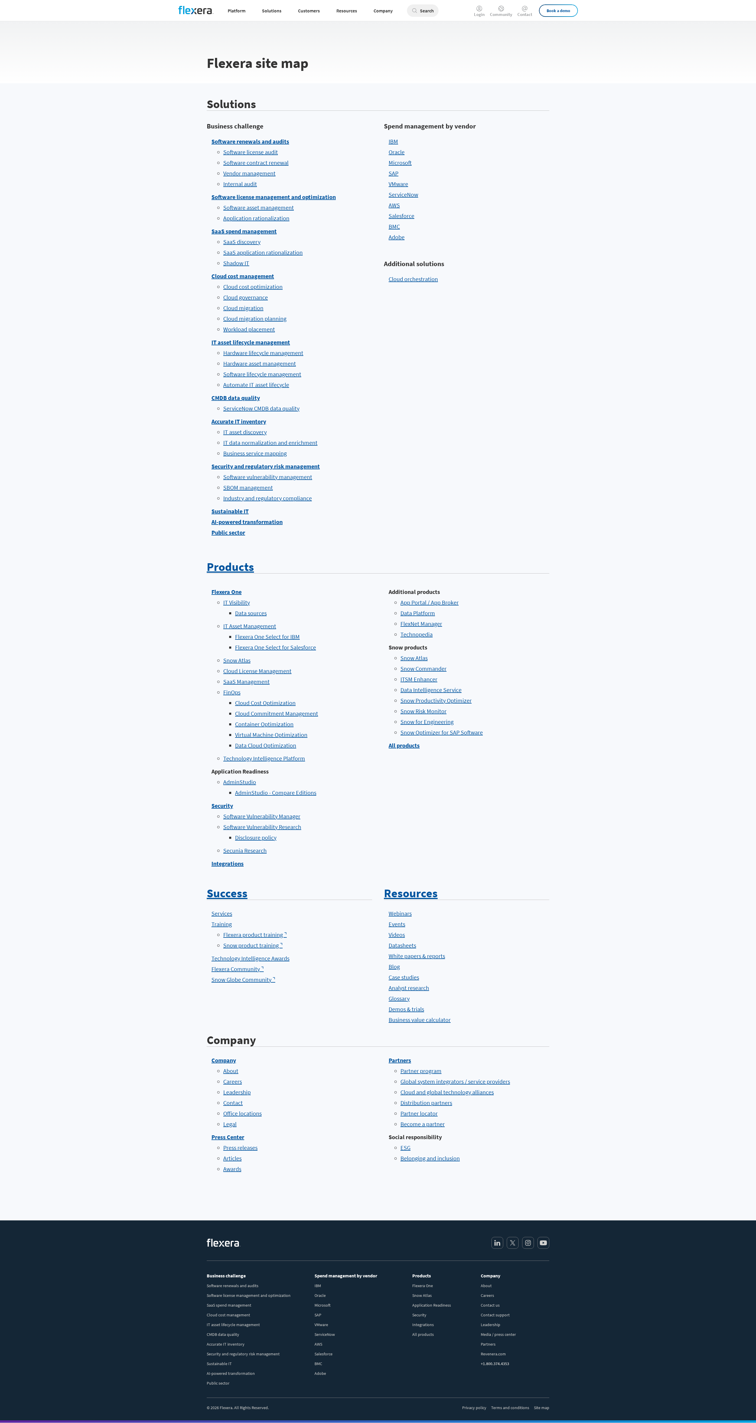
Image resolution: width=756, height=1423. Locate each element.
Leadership (237, 1092)
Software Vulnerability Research (262, 827)
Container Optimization (264, 724)
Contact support (495, 1315)
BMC (394, 226)
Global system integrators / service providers (455, 1081)
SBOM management (248, 487)
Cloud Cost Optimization (265, 702)
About (230, 1070)
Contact (524, 14)
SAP (393, 173)
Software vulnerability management (267, 477)
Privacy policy (474, 1407)
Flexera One (226, 591)
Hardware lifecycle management (263, 352)
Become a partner (422, 1124)
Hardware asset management (259, 363)
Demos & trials (406, 1009)
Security (222, 805)
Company (223, 1060)
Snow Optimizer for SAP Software (441, 732)
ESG (405, 1147)
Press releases (240, 1147)
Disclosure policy (255, 837)
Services (221, 913)
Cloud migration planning (254, 318)
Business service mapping (255, 453)
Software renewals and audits (250, 141)
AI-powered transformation (247, 521)
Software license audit (250, 152)
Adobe (397, 237)
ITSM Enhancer (418, 679)
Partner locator (419, 1113)
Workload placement (249, 329)
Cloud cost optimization (253, 286)
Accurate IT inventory (238, 421)
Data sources (251, 613)
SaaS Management (246, 681)
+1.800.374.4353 (495, 1363)
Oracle (397, 152)
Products (230, 566)
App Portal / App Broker (429, 602)
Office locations (242, 1113)
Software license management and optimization (273, 197)
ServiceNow (403, 194)
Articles (232, 1158)
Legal (230, 1124)
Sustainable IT (230, 511)
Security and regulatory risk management (265, 466)
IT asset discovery (245, 432)
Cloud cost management (242, 276)
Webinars (400, 913)
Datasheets (402, 945)
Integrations (227, 863)
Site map (541, 1407)
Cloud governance (245, 297)
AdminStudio (239, 782)
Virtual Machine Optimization (271, 734)
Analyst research (409, 987)
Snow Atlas (236, 660)
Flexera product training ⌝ (255, 934)
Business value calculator (420, 1019)
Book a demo (558, 10)
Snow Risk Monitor (423, 711)
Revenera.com (493, 1354)
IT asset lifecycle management (250, 342)
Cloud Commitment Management (276, 713)
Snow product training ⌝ (253, 945)
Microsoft (400, 162)
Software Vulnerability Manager (261, 816)
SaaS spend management (244, 231)
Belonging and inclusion (430, 1158)
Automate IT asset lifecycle (256, 384)
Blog (394, 966)
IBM (393, 141)
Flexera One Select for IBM (267, 636)
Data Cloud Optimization (265, 745)
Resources (411, 893)
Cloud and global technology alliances (447, 1092)
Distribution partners (426, 1102)
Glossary (399, 998)
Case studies (404, 977)
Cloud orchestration (413, 279)
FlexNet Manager (421, 623)
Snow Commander (423, 668)
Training (221, 924)
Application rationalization (256, 218)
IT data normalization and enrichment (270, 442)
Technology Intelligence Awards (250, 958)
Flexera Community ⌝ (237, 969)
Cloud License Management (257, 671)
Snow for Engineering (427, 721)
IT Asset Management (249, 626)
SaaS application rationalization (263, 252)
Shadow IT (236, 263)
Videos (397, 934)
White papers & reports (417, 956)
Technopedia (416, 634)
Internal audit (240, 184)
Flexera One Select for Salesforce (275, 647)
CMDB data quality (235, 397)
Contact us (490, 1305)
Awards (232, 1169)
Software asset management (258, 207)
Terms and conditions (510, 1407)
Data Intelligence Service (431, 689)
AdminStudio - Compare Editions (275, 792)
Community (501, 14)
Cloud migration (243, 308)
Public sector (228, 532)
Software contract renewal (256, 162)
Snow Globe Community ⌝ (243, 979)
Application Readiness (431, 1305)
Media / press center (498, 1334)
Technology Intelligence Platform (264, 758)
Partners (400, 1060)
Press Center (227, 1137)
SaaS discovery (241, 241)
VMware (398, 184)
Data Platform (417, 613)
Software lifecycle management (262, 374)
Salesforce (401, 215)
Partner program (420, 1070)
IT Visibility (236, 602)
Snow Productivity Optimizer (436, 700)
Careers (232, 1081)
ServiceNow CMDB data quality (261, 408)
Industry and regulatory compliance (267, 498)
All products (404, 745)
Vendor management (249, 173)
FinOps (231, 692)
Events (397, 924)
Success (227, 893)
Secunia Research (245, 850)
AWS (394, 205)
